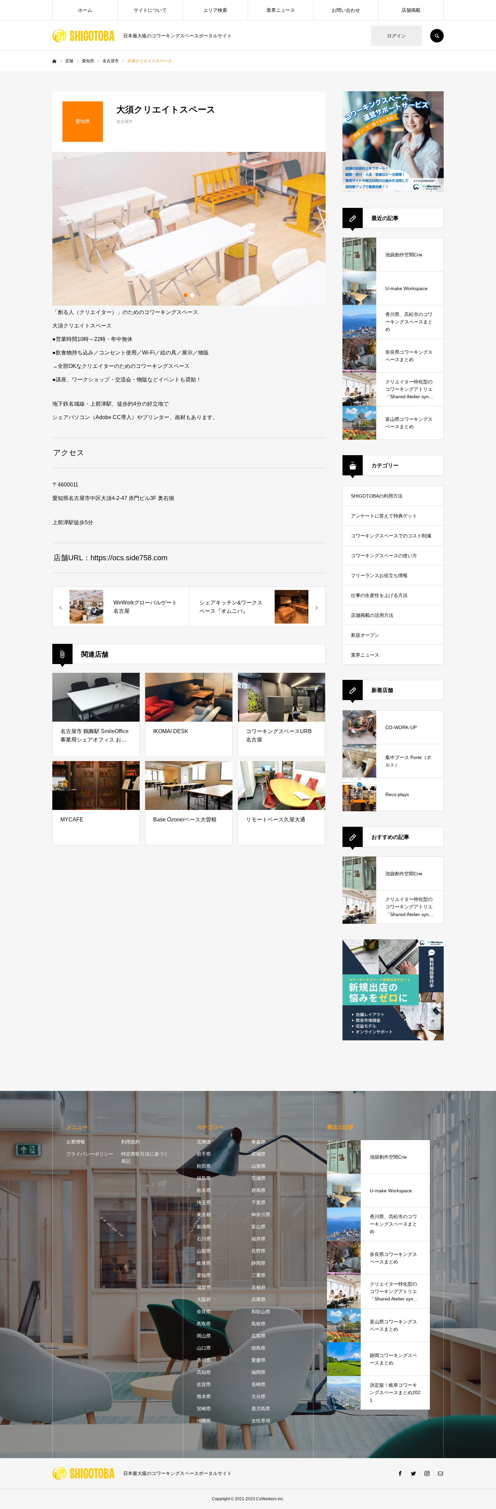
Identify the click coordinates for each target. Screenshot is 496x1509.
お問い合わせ (346, 10)
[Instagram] (426, 1473)
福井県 (258, 1238)
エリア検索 (215, 10)
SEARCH (437, 35)
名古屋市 (124, 121)
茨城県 (258, 1178)
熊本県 (204, 1396)
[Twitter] (413, 1473)
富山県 (258, 1226)
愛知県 (204, 1275)
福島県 (204, 1178)
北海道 (204, 1141)
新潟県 (204, 1226)
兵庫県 (258, 1299)
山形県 (258, 1166)
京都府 (258, 1287)
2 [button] (192, 295)
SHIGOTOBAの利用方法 (377, 496)
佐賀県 (204, 1384)
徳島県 (258, 1348)
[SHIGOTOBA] (83, 35)
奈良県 (204, 1311)
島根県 (258, 1323)
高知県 (204, 1372)
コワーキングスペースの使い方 (384, 555)
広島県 (258, 1336)
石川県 (204, 1238)
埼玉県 (204, 1202)
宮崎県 (204, 1408)
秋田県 (204, 1166)
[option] (189, 229)
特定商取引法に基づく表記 (144, 1157)
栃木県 (204, 1190)
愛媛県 (258, 1360)
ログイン (396, 35)
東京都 (204, 1214)
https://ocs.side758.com (128, 558)
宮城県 (258, 1154)
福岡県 (258, 1372)
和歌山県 (260, 1311)
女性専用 (260, 1420)
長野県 (258, 1251)
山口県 (204, 1348)
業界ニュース (281, 10)
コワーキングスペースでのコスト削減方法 (391, 539)
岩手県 (204, 1154)
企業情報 (75, 1141)
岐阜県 (204, 1263)
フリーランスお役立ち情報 (379, 575)
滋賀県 (204, 1287)
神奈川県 (260, 1214)
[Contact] (440, 1473)
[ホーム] (54, 61)
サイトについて (150, 10)
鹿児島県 (260, 1408)
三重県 (258, 1275)
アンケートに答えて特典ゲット (384, 515)
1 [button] (186, 295)
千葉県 (258, 1202)
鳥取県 (204, 1323)
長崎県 (258, 1384)
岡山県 (204, 1336)
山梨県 (204, 1251)
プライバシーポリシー (89, 1154)
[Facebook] (399, 1473)
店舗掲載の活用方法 (372, 615)
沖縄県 (204, 1420)
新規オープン (365, 635)
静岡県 (258, 1263)
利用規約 (130, 1141)
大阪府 (204, 1299)
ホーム (85, 10)
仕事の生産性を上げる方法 (379, 595)
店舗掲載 (411, 10)
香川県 (204, 1360)
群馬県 (258, 1190)
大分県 (258, 1396)
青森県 (258, 1141)
